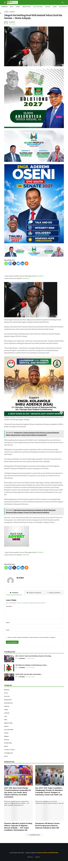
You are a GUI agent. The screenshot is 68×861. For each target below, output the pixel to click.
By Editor (12, 22)
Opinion (6, 726)
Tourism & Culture (9, 749)
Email (8, 630)
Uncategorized (8, 753)
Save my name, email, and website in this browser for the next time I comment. (31, 637)
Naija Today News (19, 852)
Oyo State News (8, 729)
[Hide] (0, 13)
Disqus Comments (54, 592)
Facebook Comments (35, 592)
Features (6, 706)
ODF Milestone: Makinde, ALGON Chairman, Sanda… (31, 665)
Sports (12, 11)
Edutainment (8, 699)
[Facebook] (10, 263)
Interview (6, 713)
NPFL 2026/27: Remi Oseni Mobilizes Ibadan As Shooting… (33, 656)
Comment (9, 606)
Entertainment (8, 703)
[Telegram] (18, 263)
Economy (7, 696)
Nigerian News (8, 723)
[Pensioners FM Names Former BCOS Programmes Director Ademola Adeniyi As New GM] (49, 811)
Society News (8, 743)
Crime (6, 693)
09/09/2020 (12, 24)
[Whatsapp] (6, 263)
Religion (6, 736)
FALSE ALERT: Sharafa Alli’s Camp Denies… (28, 674)
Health (6, 709)
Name (8, 622)
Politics (6, 733)
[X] (14, 263)
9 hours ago (30, 667)
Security (6, 739)
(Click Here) (39, 276)
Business (6, 689)
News (6, 11)
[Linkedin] (22, 263)
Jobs (5, 716)
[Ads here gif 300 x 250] (16, 536)
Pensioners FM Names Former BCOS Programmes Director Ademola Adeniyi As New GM (47, 825)
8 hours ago (30, 658)
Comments (15, 592)
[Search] (62, 2)
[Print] (26, 263)
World (6, 756)
